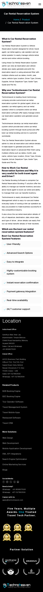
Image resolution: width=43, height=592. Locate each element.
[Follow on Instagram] (7, 481)
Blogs (4, 470)
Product (26, 19)
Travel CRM (7, 423)
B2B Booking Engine (11, 391)
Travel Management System (14, 407)
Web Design (7, 438)
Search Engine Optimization (14, 459)
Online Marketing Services (14, 464)
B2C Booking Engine (11, 396)
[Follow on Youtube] (18, 481)
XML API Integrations (11, 454)
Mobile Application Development (17, 448)
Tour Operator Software (12, 402)
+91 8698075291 (19, 489)
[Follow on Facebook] (3, 481)
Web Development (10, 443)
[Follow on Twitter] (11, 481)
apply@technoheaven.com (12, 500)
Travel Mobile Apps (11, 412)
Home (16, 19)
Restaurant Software (11, 417)
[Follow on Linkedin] (14, 481)
